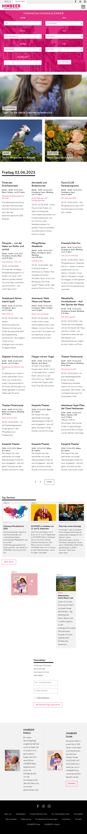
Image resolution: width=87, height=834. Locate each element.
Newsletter (78, 814)
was (64, 18)
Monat (7, 153)
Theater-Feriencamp (72, 357)
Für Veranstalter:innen (61, 814)
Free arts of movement (69, 256)
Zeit (64, 31)
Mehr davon (9, 562)
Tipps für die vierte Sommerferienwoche (27, 112)
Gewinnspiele (11, 819)
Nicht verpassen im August (18, 157)
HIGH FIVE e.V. (7, 314)
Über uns (7, 814)
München (20, 1)
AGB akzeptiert (43, 698)
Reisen (60, 593)
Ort (64, 44)
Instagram (85, 1)
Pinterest (80, 1)
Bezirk (22, 44)
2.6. (7, 23)
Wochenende (9, 108)
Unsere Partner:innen (38, 814)
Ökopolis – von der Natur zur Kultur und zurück (13, 246)
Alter (22, 31)
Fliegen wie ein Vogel (43, 357)
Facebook (76, 1)
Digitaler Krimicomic (13, 357)
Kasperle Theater (40, 405)
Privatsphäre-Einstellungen (46, 819)
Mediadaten (20, 814)
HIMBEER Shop (33, 824)
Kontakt (78, 819)
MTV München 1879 (68, 198)
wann (22, 18)
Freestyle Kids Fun (70, 243)
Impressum (66, 819)
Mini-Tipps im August (60, 157)
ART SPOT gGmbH (68, 317)
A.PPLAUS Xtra (37, 261)
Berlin (8, 1)
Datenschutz (26, 819)
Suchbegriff (22, 57)
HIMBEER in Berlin (52, 824)
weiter (49, 482)
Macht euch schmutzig (40, 314)
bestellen (71, 783)
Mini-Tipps (53, 153)
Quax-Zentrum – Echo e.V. (12, 262)
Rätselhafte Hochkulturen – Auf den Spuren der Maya (72, 301)
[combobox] (64, 23)
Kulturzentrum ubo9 (68, 369)
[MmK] (24, 584)
